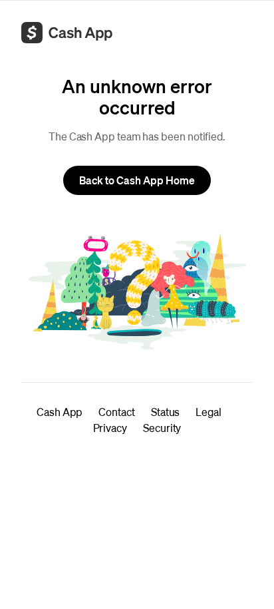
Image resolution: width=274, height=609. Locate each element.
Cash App (59, 412)
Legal (208, 412)
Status (165, 412)
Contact (116, 412)
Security (162, 428)
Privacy (110, 428)
